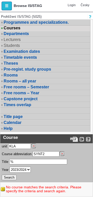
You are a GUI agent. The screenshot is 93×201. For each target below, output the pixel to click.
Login (72, 5)
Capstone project (20, 99)
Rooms (11, 75)
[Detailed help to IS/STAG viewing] (88, 139)
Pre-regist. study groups (27, 69)
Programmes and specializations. (36, 22)
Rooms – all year (20, 81)
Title (5, 162)
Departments (16, 33)
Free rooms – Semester (26, 87)
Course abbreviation (17, 154)
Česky (85, 5)
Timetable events (20, 57)
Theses (11, 63)
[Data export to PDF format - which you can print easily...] (74, 139)
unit (4, 146)
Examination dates (22, 51)
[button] (7, 6)
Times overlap (17, 105)
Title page (13, 116)
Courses (12, 28)
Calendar (12, 122)
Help (8, 128)
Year (5, 170)
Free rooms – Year (21, 93)
